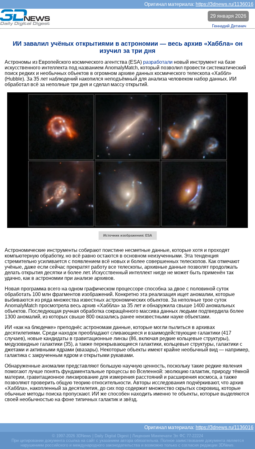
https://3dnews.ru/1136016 (224, 4)
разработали (158, 62)
